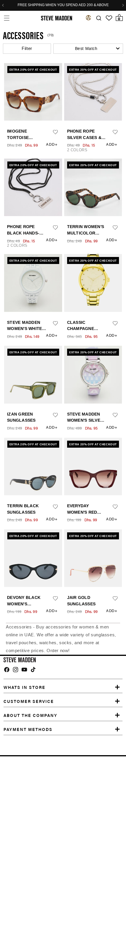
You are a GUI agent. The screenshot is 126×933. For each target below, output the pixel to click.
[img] (7, 669)
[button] (6, 18)
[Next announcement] (123, 5)
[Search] (98, 18)
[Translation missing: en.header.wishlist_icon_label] (109, 18)
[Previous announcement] (3, 5)
